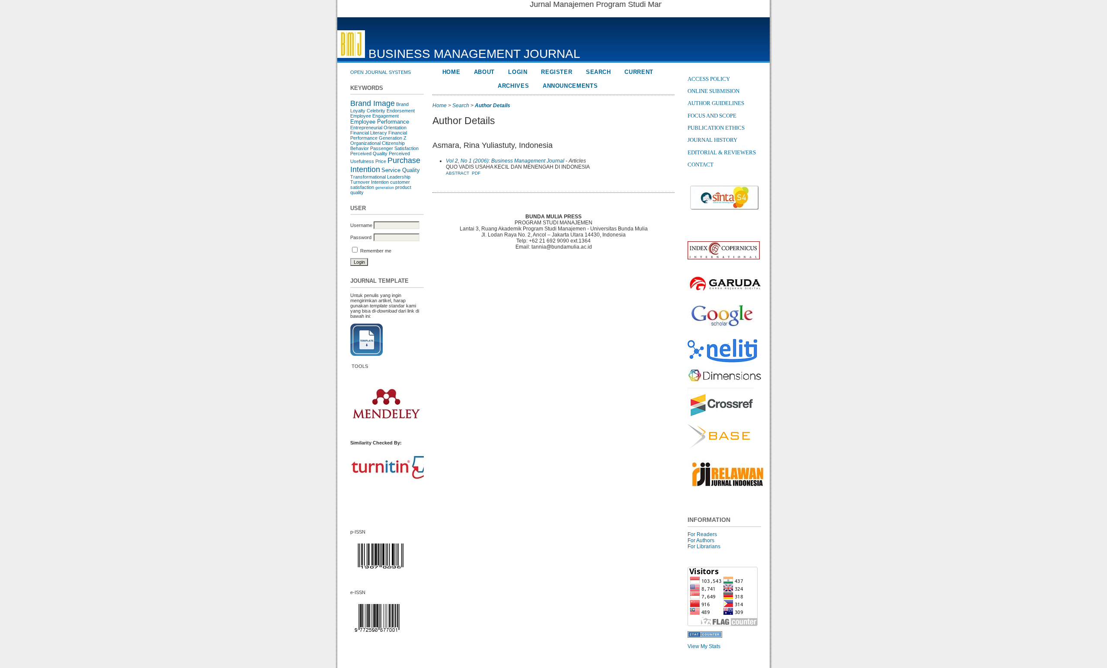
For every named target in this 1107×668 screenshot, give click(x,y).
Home (451, 72)
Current (638, 72)
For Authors (701, 540)
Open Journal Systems (380, 72)
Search (598, 72)
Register (556, 72)
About (484, 72)
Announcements (570, 86)
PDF (476, 173)
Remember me (375, 250)
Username (361, 225)
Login (517, 72)
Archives (513, 86)
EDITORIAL (703, 152)
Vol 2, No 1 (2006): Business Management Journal (505, 161)
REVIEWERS (740, 152)
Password (360, 237)
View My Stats (704, 646)
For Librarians (704, 546)
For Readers (702, 534)
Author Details (492, 105)
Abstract (457, 173)
